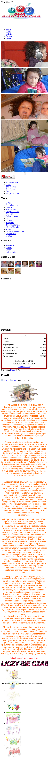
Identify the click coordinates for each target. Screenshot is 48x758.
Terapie (9, 229)
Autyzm (9, 207)
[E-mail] (13, 380)
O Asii (8, 185)
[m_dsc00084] (4, 266)
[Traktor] (13, 757)
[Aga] (13, 690)
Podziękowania (12, 205)
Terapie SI (10, 223)
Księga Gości (11, 252)
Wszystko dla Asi (12, 193)
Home (12, 370)
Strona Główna (12, 182)
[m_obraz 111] (18, 266)
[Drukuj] (4, 380)
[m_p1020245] (11, 273)
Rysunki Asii (11, 234)
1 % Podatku (11, 187)
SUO (8, 218)
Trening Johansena (13, 225)
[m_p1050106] (18, 273)
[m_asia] (25, 266)
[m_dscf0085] (11, 266)
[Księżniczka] (13, 701)
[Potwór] (13, 723)
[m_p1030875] (39, 266)
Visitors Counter (24, 367)
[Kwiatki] (13, 712)
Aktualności (10, 245)
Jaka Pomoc (10, 189)
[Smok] (13, 746)
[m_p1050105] (4, 273)
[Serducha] (13, 735)
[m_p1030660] (32, 266)
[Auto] (13, 679)
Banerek (9, 191)
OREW (9, 220)
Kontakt (9, 236)
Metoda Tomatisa (12, 227)
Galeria (9, 248)
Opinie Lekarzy (12, 216)
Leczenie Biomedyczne (15, 231)
